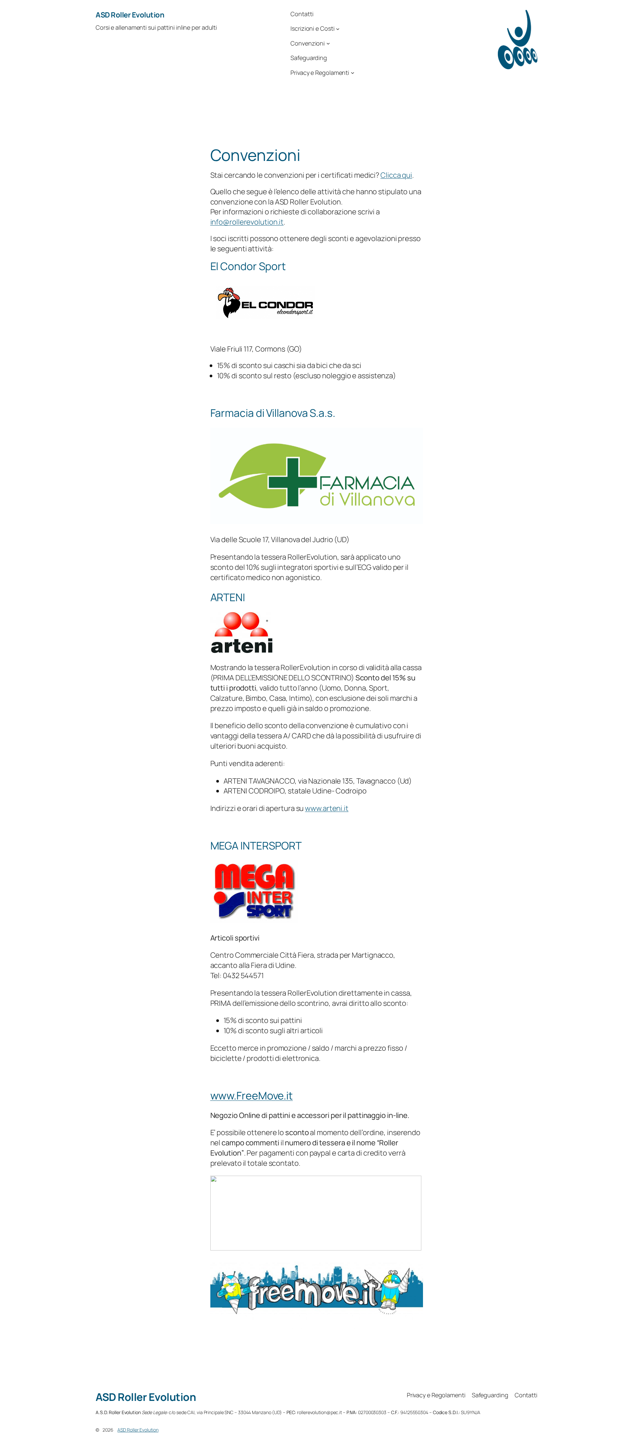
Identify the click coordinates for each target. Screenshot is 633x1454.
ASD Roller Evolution (130, 15)
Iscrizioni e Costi (312, 28)
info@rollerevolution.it (247, 222)
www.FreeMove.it (251, 1095)
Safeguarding (308, 58)
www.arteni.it (326, 808)
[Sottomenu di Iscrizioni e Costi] (338, 29)
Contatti (301, 14)
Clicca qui (396, 175)
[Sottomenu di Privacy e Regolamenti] (352, 73)
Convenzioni (307, 43)
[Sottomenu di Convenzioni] (328, 43)
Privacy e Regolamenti (319, 73)
